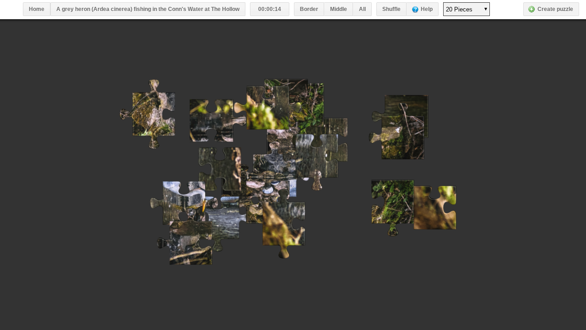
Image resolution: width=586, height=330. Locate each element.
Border (309, 9)
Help (427, 9)
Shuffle (391, 9)
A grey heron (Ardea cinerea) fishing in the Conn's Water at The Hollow (147, 9)
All (362, 9)
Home (36, 9)
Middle (338, 9)
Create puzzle (555, 9)
